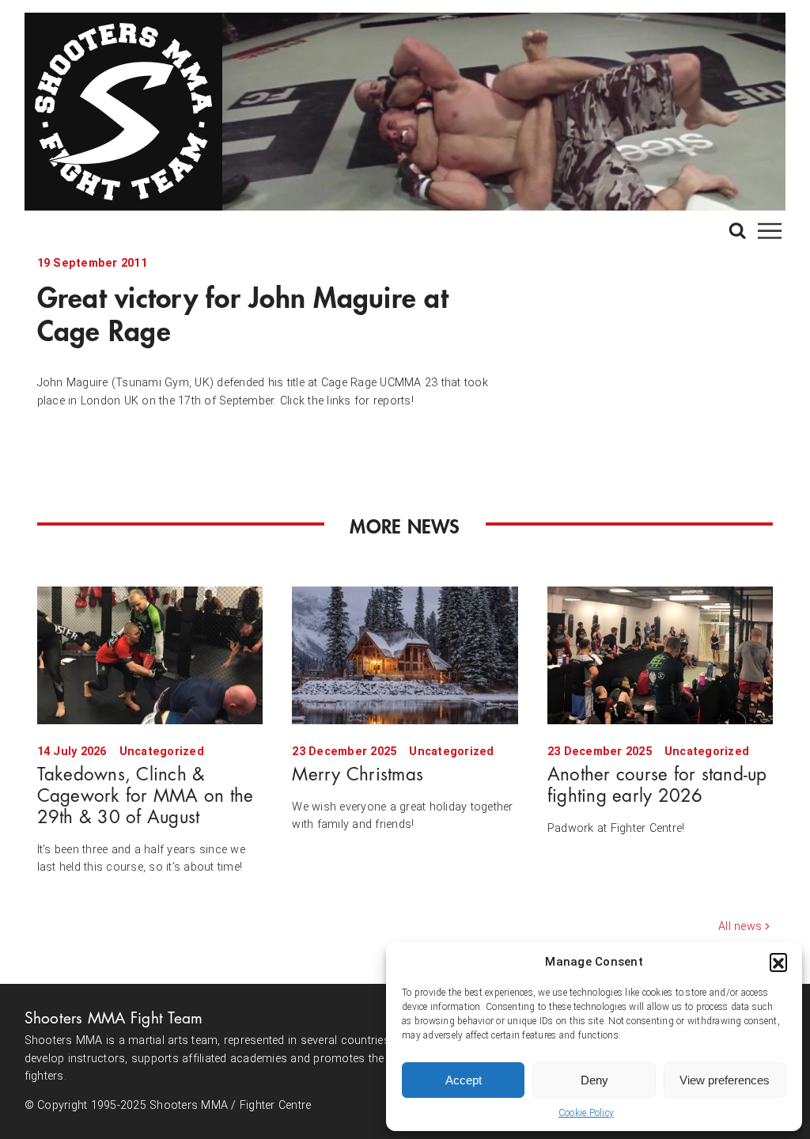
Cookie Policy (586, 1112)
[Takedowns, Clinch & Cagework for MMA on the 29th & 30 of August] (150, 655)
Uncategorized (161, 751)
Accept (463, 1080)
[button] (778, 962)
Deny (594, 1080)
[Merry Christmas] (404, 655)
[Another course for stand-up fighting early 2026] (660, 655)
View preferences (724, 1080)
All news (740, 926)
